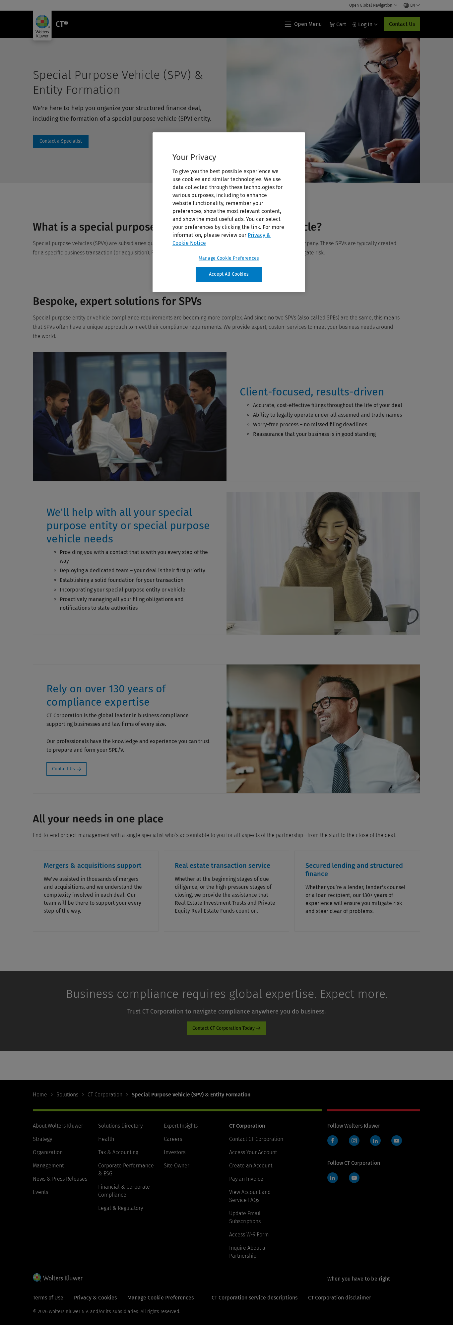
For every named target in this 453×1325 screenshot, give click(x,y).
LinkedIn (375, 1140)
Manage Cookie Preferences (229, 258)
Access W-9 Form (249, 1234)
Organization (48, 1152)
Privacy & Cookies (95, 1297)
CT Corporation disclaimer (339, 1297)
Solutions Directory (120, 1126)
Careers (173, 1139)
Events (40, 1192)
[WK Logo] (58, 1277)
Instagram (354, 1140)
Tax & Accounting (118, 1152)
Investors (174, 1152)
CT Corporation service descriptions (254, 1297)
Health (106, 1139)
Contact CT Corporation (256, 1139)
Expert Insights (181, 1126)
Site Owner (176, 1165)
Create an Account (250, 1165)
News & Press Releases (60, 1179)
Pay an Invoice (246, 1179)
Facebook (332, 1140)
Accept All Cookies (229, 274)
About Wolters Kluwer (58, 1126)
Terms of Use (48, 1297)
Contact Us (402, 24)
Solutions (67, 1094)
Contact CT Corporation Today (223, 1028)
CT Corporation (105, 1094)
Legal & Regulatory (120, 1208)
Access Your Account (253, 1152)
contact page (60, 141)
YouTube (396, 1140)
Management (48, 1165)
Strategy (42, 1139)
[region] (229, 212)
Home (40, 1094)
